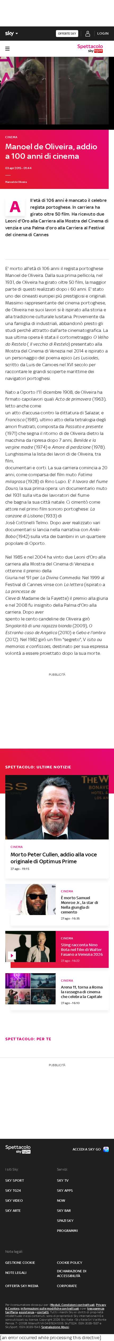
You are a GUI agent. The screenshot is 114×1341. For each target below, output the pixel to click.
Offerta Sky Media (21, 1286)
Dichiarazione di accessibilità (71, 1273)
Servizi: (62, 1169)
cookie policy (69, 1263)
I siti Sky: (12, 1169)
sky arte (13, 1211)
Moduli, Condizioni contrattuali (72, 1305)
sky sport (14, 1180)
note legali (15, 1273)
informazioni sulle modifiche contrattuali (50, 1308)
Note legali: (14, 1252)
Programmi (67, 1231)
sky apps (65, 1190)
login (103, 33)
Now (61, 1201)
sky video (14, 1201)
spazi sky (65, 1221)
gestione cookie (20, 1263)
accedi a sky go (87, 1149)
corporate (67, 1286)
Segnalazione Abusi (55, 1327)
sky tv (62, 1180)
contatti (43, 1312)
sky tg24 (13, 1190)
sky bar (64, 1211)
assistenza (26, 1312)
